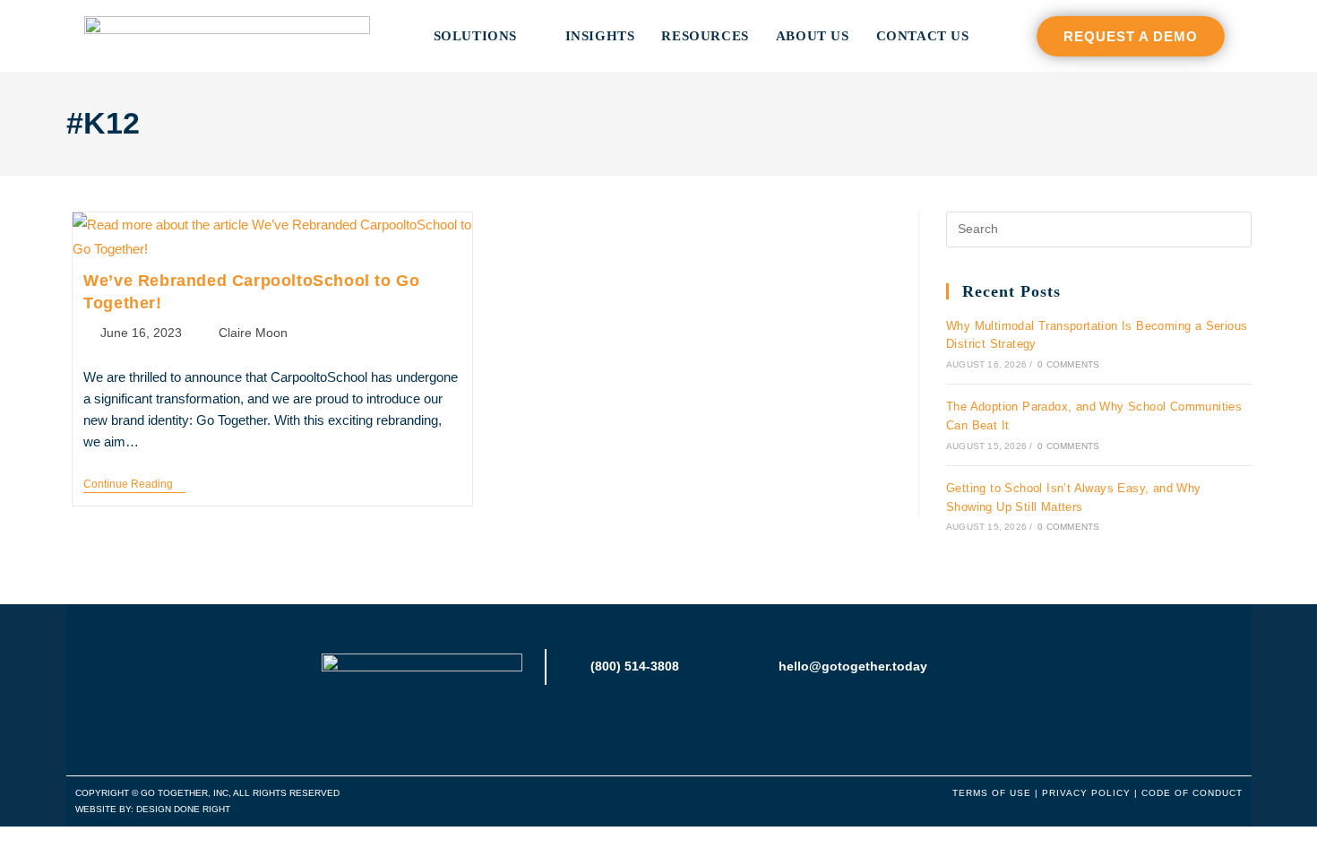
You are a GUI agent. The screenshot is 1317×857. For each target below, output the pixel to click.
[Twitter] (696, 726)
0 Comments (1068, 364)
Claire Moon (253, 332)
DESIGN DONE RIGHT (183, 809)
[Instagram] (621, 726)
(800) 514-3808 (634, 666)
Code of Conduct (1192, 793)
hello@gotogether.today (853, 666)
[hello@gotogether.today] (761, 667)
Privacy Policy (1086, 793)
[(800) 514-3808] (573, 667)
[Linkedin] (659, 726)
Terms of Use (991, 793)
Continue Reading (134, 484)
